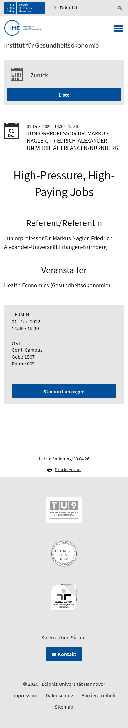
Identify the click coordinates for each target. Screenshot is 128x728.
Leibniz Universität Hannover (73, 684)
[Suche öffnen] (121, 7)
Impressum (24, 695)
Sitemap (64, 706)
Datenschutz (59, 695)
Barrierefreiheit (98, 695)
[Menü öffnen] (119, 30)
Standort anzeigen (64, 391)
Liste (64, 94)
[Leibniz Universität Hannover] (24, 8)
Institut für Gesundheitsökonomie (51, 45)
